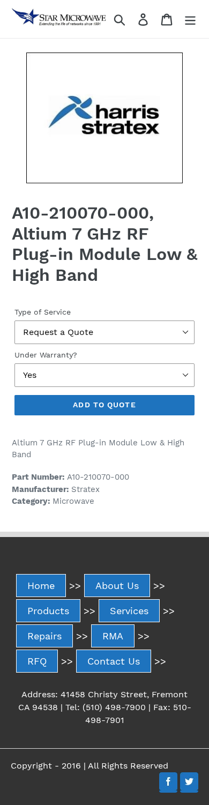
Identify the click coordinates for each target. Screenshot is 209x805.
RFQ (37, 661)
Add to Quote (104, 404)
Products (48, 610)
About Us (117, 585)
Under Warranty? (45, 355)
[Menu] (190, 19)
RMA (112, 636)
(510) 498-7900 (114, 707)
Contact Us (113, 661)
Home (41, 585)
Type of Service (42, 312)
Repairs (44, 636)
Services (129, 610)
